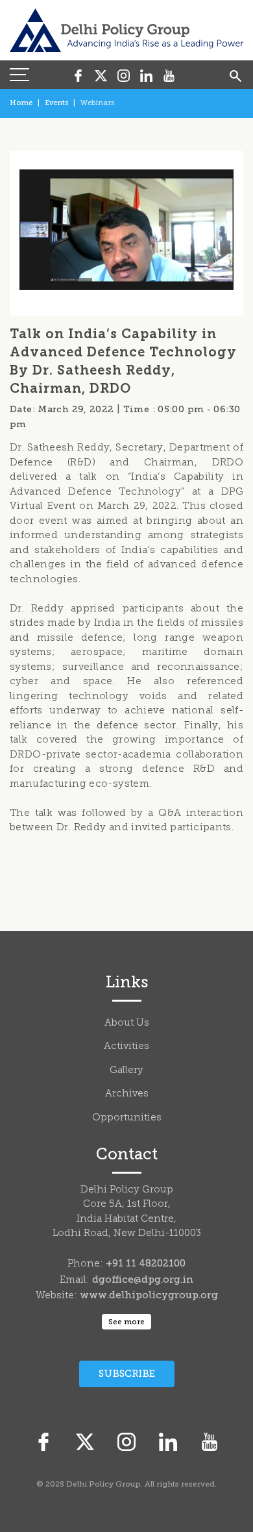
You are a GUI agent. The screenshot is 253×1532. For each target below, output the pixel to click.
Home (21, 103)
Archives (127, 1094)
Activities (126, 1047)
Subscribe (127, 1373)
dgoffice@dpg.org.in (142, 1279)
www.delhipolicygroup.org (149, 1295)
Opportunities (127, 1118)
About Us (126, 1023)
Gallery (126, 1071)
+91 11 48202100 (146, 1263)
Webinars (97, 103)
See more (126, 1321)
